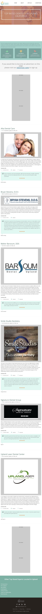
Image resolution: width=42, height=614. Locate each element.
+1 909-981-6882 (5, 432)
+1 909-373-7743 (5, 217)
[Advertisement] (21, 33)
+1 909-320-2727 (5, 375)
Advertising (38, 3)
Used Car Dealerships (6, 592)
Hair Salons (3, 587)
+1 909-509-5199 (5, 170)
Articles (30, 3)
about (22, 3)
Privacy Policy (22, 609)
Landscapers (4, 589)
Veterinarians (4, 594)
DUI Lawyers (4, 585)
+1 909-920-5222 (5, 299)
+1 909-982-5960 (5, 508)
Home (15, 3)
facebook (21, 170)
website (13, 170)
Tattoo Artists (4, 590)
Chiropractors (4, 584)
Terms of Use (15, 609)
